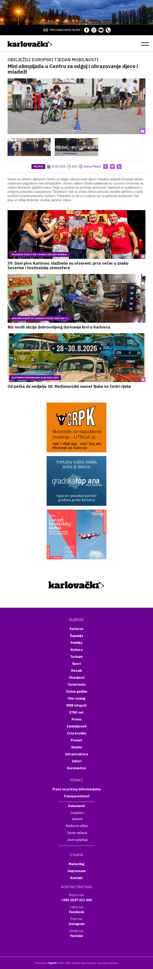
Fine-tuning (76, 698)
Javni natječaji (77, 840)
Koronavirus (76, 768)
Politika (76, 643)
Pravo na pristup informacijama (76, 789)
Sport (76, 664)
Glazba (76, 747)
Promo (77, 719)
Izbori (76, 761)
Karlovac (76, 629)
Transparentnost (76, 796)
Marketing (76, 864)
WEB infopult (76, 705)
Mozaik (38, 166)
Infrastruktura (76, 754)
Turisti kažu (77, 684)
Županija (76, 636)
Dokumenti (76, 806)
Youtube (76, 936)
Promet (76, 740)
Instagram (77, 924)
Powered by (45, 962)
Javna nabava (77, 833)
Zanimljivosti (76, 726)
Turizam (76, 657)
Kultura (76, 650)
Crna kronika (76, 733)
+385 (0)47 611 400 (76, 900)
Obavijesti (76, 677)
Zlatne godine (76, 691)
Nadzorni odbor (77, 826)
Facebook (76, 912)
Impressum (76, 871)
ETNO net (76, 712)
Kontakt (76, 878)
